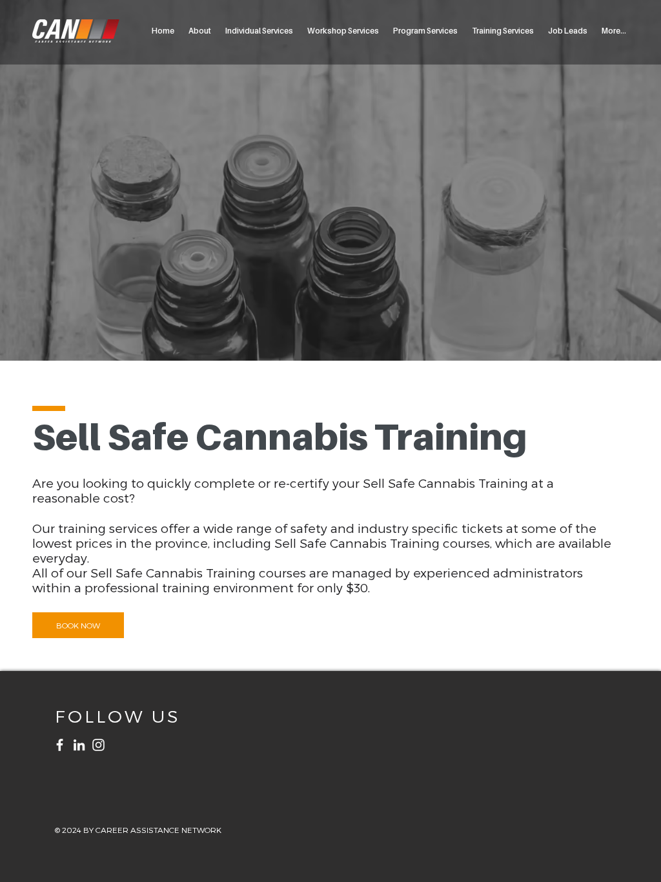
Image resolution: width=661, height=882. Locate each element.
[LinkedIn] (79, 745)
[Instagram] (98, 745)
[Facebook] (60, 745)
